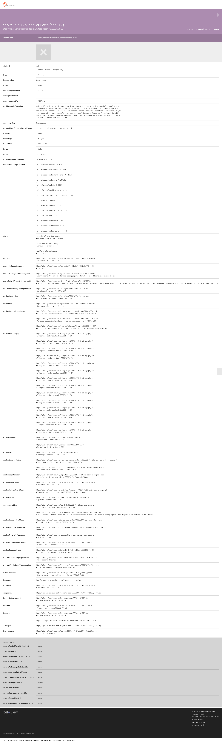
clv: (9, 573)
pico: (13, 159)
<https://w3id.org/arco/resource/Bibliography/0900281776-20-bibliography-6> (64, 409)
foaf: (8, 626)
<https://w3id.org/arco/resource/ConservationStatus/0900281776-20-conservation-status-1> (70, 521)
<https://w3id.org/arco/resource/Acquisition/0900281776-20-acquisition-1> (63, 297)
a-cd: (13, 106)
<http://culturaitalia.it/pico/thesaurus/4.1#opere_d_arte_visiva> (58, 580)
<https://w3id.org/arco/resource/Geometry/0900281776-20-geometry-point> (64, 574)
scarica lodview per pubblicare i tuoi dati (19, 733)
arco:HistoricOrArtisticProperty (47, 245)
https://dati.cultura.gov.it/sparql (207, 711)
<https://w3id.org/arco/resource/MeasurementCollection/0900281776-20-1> (64, 544)
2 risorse (39, 662)
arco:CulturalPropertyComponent (49, 237)
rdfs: (8, 38)
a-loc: (16, 557)
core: (9, 123)
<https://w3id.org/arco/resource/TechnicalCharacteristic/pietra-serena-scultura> (65, 536)
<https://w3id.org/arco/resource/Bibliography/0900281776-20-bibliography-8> (64, 424)
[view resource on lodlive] (218, 15)
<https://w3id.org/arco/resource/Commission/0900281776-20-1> (60, 439)
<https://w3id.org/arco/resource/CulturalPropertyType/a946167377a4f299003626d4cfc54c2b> (71, 529)
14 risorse (39, 682)
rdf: (5, 236)
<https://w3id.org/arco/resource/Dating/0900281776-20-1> (57, 453)
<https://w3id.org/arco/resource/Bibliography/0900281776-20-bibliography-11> (65, 349)
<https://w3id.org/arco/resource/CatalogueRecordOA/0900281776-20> (62, 290)
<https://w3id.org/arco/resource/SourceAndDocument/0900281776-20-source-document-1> (70, 468)
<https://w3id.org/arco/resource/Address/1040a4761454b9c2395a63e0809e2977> (66, 559)
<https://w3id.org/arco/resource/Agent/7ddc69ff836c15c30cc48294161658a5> (65, 260)
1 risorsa (39, 646)
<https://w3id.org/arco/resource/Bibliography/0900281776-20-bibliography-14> (65, 372)
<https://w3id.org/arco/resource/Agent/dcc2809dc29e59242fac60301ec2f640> (76, 275)
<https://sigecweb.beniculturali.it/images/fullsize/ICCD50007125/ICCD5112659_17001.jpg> (69, 593)
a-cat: (17, 289)
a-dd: (18, 128)
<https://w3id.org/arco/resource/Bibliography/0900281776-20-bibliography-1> (64, 335)
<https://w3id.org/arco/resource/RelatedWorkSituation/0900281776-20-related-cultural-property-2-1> (73, 491)
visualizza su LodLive (198, 714)
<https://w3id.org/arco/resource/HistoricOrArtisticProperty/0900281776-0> (127, 282)
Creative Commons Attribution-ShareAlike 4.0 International (31, 740)
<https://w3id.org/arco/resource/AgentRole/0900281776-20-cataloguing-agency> (66, 506)
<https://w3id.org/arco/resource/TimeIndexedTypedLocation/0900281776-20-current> (67, 566)
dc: (5, 75)
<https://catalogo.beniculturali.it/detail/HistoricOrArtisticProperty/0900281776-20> (66, 621)
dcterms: (14, 165)
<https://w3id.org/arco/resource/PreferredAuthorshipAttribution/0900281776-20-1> (72, 327)
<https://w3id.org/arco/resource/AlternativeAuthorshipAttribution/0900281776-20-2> (67, 320)
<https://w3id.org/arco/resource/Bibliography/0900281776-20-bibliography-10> (65, 342)
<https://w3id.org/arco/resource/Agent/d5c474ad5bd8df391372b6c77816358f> (65, 267)
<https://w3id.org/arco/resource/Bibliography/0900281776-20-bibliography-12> (65, 357)
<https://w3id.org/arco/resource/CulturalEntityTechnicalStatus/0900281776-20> (65, 551)
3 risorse (39, 667)
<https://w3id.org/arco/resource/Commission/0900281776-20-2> (60, 446)
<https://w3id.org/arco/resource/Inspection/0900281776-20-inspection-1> (63, 499)
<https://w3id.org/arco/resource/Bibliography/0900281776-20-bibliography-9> (64, 431)
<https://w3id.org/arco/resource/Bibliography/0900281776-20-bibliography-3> (64, 387)
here (73, 740)
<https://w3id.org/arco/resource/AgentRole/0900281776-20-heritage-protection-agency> (94, 513)
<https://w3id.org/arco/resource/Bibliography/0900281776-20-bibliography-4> (64, 394)
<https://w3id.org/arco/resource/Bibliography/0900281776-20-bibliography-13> (65, 364)
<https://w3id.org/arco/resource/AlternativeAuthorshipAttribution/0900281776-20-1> (67, 312)
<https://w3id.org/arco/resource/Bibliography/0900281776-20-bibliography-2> (64, 379)
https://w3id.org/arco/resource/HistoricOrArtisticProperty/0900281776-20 (33, 29)
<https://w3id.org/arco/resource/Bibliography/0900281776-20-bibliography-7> (64, 416)
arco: (11, 90)
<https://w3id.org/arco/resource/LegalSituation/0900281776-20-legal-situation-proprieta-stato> (71, 476)
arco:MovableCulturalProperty (46, 252)
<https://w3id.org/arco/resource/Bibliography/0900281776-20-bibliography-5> (64, 401)
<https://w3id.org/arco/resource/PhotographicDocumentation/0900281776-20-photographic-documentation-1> (77, 461)
